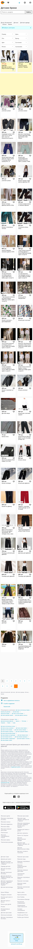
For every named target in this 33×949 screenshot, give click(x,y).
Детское (15, 22)
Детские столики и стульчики (22, 852)
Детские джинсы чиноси (21, 715)
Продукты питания (6, 894)
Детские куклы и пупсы (5, 901)
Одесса (17, 721)
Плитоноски (4, 832)
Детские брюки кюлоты (6, 736)
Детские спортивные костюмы (7, 918)
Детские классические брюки (8, 733)
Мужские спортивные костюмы (23, 862)
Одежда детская (5, 866)
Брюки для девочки (5, 711)
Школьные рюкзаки (6, 915)
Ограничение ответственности (22, 906)
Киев (16, 719)
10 (11, 686)
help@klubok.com (22, 912)
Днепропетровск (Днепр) (7, 721)
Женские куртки (5, 816)
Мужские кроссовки (23, 856)
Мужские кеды (21, 859)
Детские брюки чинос (23, 735)
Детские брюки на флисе (7, 731)
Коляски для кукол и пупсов (6, 897)
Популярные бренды (23, 899)
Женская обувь (5, 826)
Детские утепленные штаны (8, 726)
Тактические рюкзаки (7, 842)
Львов (8, 722)
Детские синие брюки (21, 728)
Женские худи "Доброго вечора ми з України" (23, 820)
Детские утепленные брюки (23, 710)
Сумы (14, 722)
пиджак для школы (15, 767)
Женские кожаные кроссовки (6, 829)
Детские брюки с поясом (23, 738)
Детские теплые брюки (17, 713)
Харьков (3, 722)
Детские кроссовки (6, 912)
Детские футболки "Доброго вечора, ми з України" (7, 877)
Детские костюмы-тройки (6, 869)
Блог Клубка (20, 897)
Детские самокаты (22, 833)
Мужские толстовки (22, 881)
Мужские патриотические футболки (22, 866)
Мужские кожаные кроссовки (22, 870)
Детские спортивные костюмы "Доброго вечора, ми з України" (7, 883)
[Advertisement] (16, 18)
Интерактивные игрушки (5, 909)
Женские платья (5, 822)
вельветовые (16, 711)
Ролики (3, 906)
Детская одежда (24, 22)
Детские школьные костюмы (6, 873)
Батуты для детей (6, 904)
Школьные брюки (5, 713)
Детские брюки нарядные (21, 736)
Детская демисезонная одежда (21, 839)
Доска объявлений (6, 22)
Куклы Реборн (5, 892)
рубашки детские (5, 782)
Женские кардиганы (6, 824)
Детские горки (5, 856)
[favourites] (8, 3)
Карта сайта (20, 892)
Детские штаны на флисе (7, 728)
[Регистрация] (30, 3)
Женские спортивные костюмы (7, 819)
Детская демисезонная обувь (23, 848)
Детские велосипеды (7, 887)
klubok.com (2, 2)
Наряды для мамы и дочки (23, 830)
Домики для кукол (6, 859)
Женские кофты (5, 840)
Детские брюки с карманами (8, 738)
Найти (28, 12)
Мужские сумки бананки (21, 884)
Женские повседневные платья (5, 836)
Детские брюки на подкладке (8, 735)
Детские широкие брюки (7, 715)
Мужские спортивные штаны (23, 878)
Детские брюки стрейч (6, 740)
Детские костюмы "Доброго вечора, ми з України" (7, 863)
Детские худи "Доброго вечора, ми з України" (23, 844)
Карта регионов (21, 894)
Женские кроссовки (23, 816)
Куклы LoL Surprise (22, 835)
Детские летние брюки (6, 729)
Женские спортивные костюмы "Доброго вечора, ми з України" (23, 825)
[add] (19, 3)
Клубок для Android (23, 917)
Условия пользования (21, 909)
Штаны (4, 24)
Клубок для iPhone (22, 915)
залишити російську (16, 944)
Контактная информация (21, 902)
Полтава (24, 721)
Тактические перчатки (20, 874)
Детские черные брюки (20, 729)
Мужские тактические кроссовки (23, 887)
